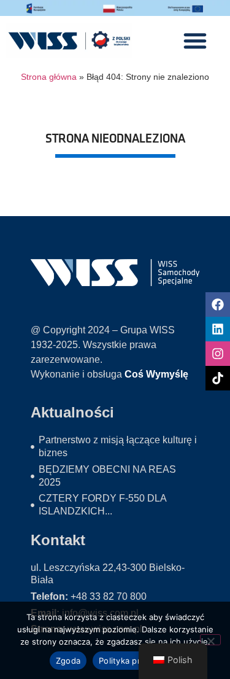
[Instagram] (217, 353)
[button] (195, 40)
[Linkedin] (217, 329)
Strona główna (49, 77)
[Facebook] (217, 304)
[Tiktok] (217, 378)
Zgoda (68, 660)
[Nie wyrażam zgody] (210, 639)
